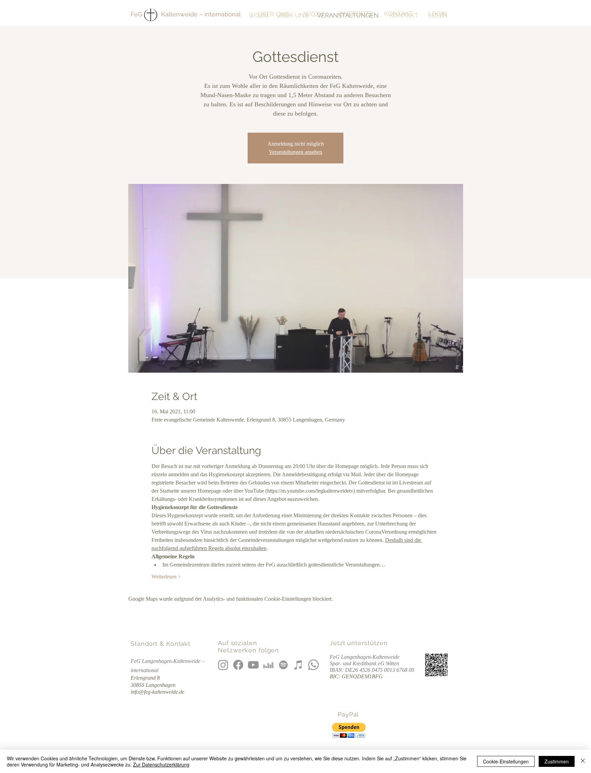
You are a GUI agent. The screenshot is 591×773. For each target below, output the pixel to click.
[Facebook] (238, 664)
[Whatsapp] (313, 664)
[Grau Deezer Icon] (268, 664)
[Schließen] (583, 761)
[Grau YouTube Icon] (253, 664)
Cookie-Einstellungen (506, 761)
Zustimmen (556, 761)
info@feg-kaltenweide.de (157, 692)
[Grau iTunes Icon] (298, 664)
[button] (348, 730)
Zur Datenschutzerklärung (161, 764)
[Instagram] (223, 664)
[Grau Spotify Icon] (283, 664)
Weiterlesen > (166, 576)
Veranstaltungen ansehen (295, 152)
